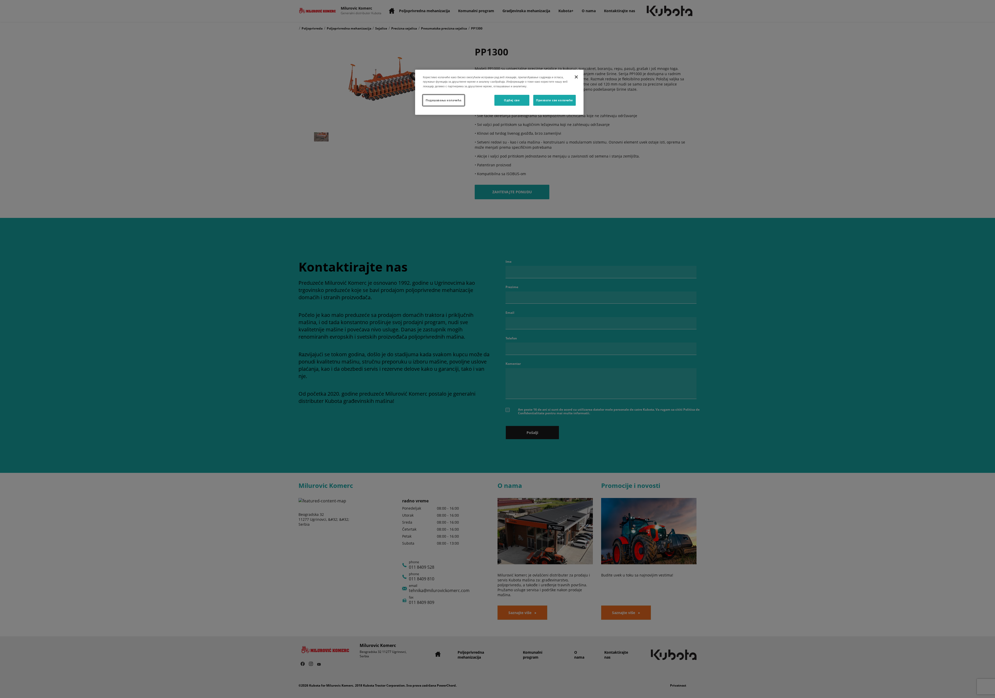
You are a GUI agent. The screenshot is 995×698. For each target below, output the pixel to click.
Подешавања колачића (443, 100)
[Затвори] (576, 77)
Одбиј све (512, 100)
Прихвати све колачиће (554, 100)
